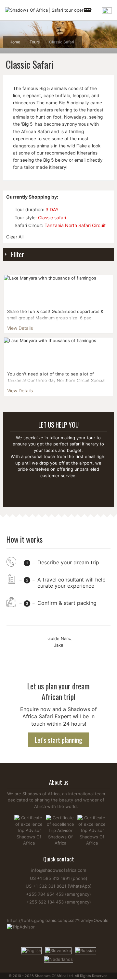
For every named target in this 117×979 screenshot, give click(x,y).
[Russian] (85, 950)
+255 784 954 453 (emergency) (58, 894)
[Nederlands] (58, 959)
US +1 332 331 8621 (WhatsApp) (59, 886)
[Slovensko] (58, 950)
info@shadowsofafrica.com (58, 870)
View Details (20, 328)
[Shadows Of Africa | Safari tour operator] (48, 10)
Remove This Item (9, 209)
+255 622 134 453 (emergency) (58, 901)
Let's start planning (58, 740)
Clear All (14, 236)
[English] (31, 950)
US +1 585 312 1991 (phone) (58, 878)
